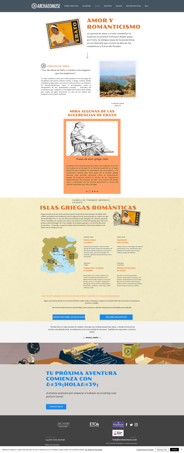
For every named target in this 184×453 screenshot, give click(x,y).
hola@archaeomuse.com (125, 440)
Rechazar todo (162, 450)
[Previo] (65, 156)
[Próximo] (118, 156)
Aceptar (174, 450)
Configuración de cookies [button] (145, 450)
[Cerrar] (181, 449)
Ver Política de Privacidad (93, 450)
